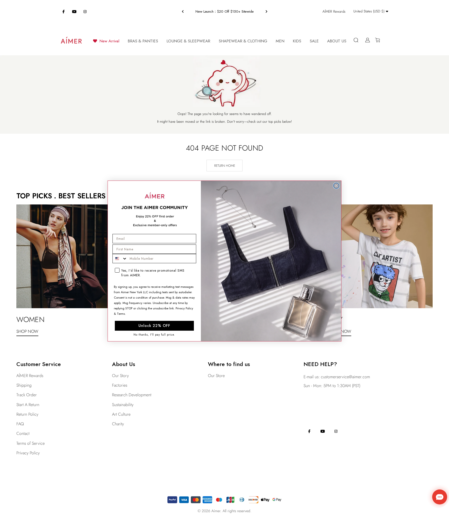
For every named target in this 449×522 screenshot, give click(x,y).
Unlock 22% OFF (154, 325)
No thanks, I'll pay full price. (154, 335)
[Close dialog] (336, 186)
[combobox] (120, 258)
